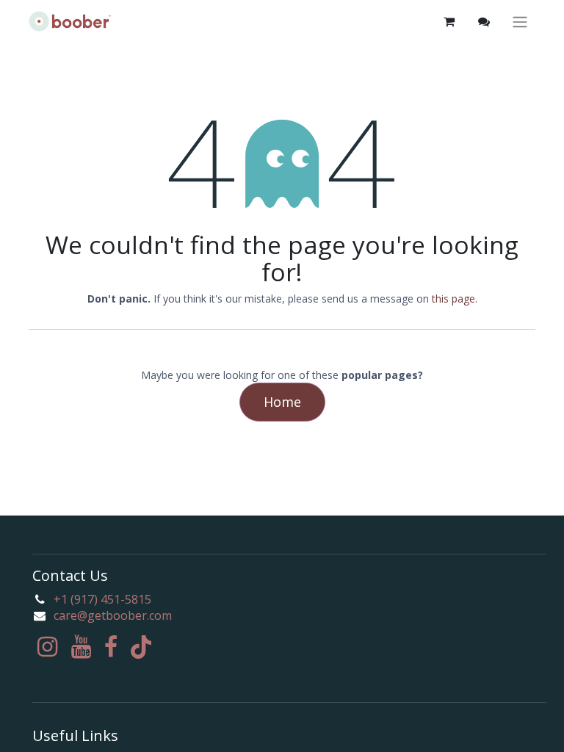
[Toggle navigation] (520, 21)
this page (453, 299)
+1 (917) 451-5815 (102, 599)
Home (282, 402)
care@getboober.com (113, 615)
